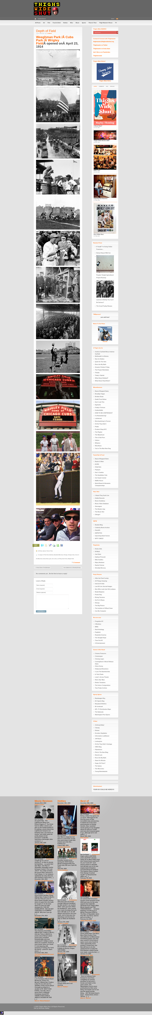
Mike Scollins (99, 559)
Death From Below (100, 399)
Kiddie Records (99, 498)
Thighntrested (97, 55)
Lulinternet (98, 418)
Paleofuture (98, 749)
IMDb (96, 626)
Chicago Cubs (71, 554)
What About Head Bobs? (102, 381)
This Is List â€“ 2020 (86, 955)
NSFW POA (98, 533)
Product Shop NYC (101, 429)
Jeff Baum (98, 738)
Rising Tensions (100, 597)
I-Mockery (98, 624)
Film (49, 22)
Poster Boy (98, 594)
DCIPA (97, 464)
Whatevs (97, 443)
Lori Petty (59, 558)
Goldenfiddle (99, 410)
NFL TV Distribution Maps (103, 709)
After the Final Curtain (102, 578)
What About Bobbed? (101, 378)
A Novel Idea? (98, 126)
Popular (112, 86)
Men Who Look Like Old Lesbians (105, 589)
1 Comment (49, 33)
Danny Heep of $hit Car (103, 253)
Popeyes (97, 469)
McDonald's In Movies (102, 356)
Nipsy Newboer (99, 562)
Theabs (97, 372)
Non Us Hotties (99, 359)
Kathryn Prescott (100, 557)
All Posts (37, 22)
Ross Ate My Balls (100, 364)
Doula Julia (98, 549)
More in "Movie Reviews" (42, 1001)
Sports (84, 22)
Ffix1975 (97, 530)
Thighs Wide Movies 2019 (88, 920)
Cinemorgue (99, 656)
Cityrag (97, 727)
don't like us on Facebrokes (101, 52)
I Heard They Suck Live (102, 495)
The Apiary (98, 766)
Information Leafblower (102, 736)
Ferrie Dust (38, 917)
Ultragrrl (97, 514)
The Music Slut (99, 512)
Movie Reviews (43, 801)
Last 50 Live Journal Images (103, 586)
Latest (95, 86)
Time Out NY (99, 640)
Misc (71, 22)
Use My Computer (100, 611)
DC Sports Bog (99, 701)
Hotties (65, 22)
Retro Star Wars (100, 680)
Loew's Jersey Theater (102, 677)
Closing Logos (99, 659)
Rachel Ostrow (99, 565)
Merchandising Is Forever (103, 421)
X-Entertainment (100, 643)
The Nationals (99, 712)
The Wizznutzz (99, 768)
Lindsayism (98, 741)
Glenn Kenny (99, 666)
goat (50, 558)
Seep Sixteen (84, 837)
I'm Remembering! (100, 415)
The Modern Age (100, 509)
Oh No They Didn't (100, 424)
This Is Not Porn (100, 437)
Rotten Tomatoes (100, 682)
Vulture (97, 440)
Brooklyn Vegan (100, 394)
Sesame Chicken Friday (102, 367)
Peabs (97, 426)
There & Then (92, 22)
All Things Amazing (101, 581)
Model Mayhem (99, 592)
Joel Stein (98, 554)
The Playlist (98, 432)
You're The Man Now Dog (103, 448)
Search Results (42, 18)
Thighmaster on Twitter (100, 45)
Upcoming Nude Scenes (102, 535)
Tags (107, 86)
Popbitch (98, 632)
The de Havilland (63, 870)
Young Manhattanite (101, 771)
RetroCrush (98, 755)
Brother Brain (99, 396)
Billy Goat (60, 554)
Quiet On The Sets (100, 361)
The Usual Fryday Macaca (104, 306)
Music (77, 22)
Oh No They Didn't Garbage (103, 744)
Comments (101, 86)
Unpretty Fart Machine (100, 198)
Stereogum (98, 506)
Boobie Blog (99, 525)
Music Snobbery (100, 501)
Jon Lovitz (54, 558)
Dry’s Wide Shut (99, 234)
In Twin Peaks (99, 674)
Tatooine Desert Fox (64, 804)
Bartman (51, 554)
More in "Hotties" (63, 986)
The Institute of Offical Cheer (104, 608)
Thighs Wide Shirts (105, 81)
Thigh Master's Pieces (105, 22)
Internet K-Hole (99, 583)
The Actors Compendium (102, 685)
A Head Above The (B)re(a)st (43, 567)
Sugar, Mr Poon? (100, 763)
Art (44, 22)
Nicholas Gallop (44, 1008)
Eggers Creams (39, 804)
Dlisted (97, 730)
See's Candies (99, 472)
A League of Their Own (43, 554)
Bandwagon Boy (100, 698)
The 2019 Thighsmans (87, 879)
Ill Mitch (97, 551)
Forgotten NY (99, 621)
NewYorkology (99, 629)
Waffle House (99, 480)
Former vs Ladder (63, 923)
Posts (112, 18)
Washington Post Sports (102, 714)
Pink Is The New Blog (101, 752)
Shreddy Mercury (100, 568)
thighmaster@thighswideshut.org (103, 41)
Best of (84, 801)
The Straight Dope (100, 637)
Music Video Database (102, 503)
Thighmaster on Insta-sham (101, 48)
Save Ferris (64, 558)
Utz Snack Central (100, 478)
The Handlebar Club (101, 475)
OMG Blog (98, 747)
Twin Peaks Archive (101, 688)
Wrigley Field (71, 558)
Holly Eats (98, 467)
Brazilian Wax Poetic (64, 847)
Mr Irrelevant (99, 706)
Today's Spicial (99, 375)
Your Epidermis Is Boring (71, 567)
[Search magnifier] (117, 32)
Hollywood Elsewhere (101, 669)
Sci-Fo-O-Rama (99, 600)
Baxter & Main (99, 461)
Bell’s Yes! (97, 170)
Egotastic (98, 404)
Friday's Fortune (100, 407)
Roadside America (100, 635)
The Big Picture (99, 605)
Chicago (65, 554)
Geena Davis (46, 558)
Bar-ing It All (61, 953)
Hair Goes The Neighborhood (44, 880)
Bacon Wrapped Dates (102, 391)
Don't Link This (99, 402)
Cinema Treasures (100, 653)
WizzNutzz (98, 445)
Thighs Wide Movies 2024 (101, 140)
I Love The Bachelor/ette (102, 671)
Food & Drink (57, 22)
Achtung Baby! (99, 725)
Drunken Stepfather (101, 733)
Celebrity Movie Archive (102, 527)
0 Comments (50, 819)
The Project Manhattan (102, 370)
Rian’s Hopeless (40, 844)
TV (116, 22)
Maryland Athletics (100, 703)
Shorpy (97, 603)
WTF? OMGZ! (99, 538)
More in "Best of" (85, 998)
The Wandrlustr (99, 435)
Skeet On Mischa (100, 760)
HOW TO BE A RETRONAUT (104, 413)
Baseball (56, 554)
